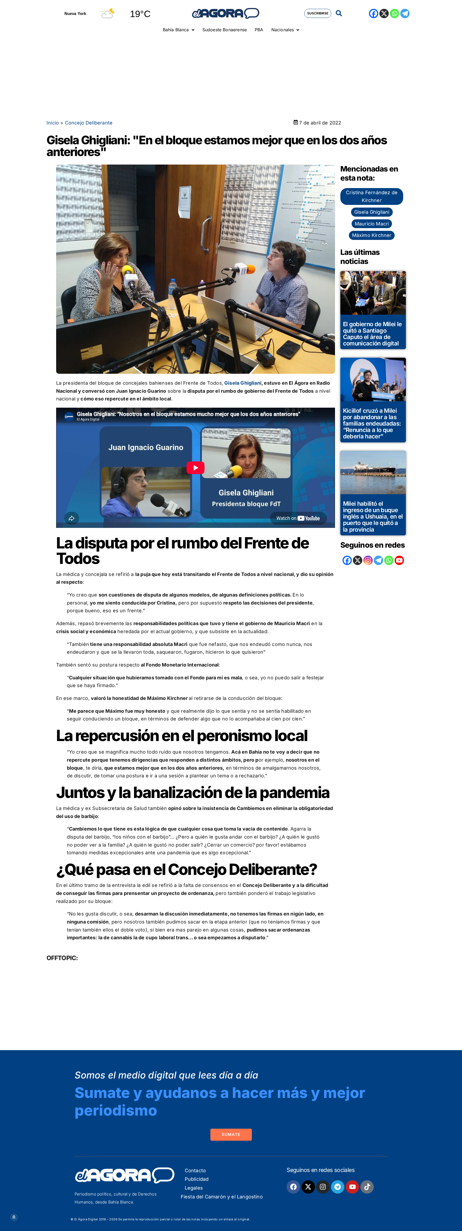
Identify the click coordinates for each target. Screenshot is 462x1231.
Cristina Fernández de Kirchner (372, 196)
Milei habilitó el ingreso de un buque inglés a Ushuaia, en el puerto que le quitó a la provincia (373, 516)
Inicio (53, 123)
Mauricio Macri (372, 224)
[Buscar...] (339, 13)
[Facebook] (373, 13)
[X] (384, 13)
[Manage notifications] (14, 1217)
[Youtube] (352, 1187)
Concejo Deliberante (89, 123)
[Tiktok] (367, 1187)
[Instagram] (368, 560)
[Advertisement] (231, 76)
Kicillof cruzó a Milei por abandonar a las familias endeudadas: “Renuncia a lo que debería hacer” (372, 423)
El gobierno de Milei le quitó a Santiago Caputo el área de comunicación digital (372, 334)
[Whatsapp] (394, 13)
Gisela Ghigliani (242, 383)
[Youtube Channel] (399, 560)
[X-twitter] (308, 1187)
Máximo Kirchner (372, 235)
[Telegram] (405, 13)
